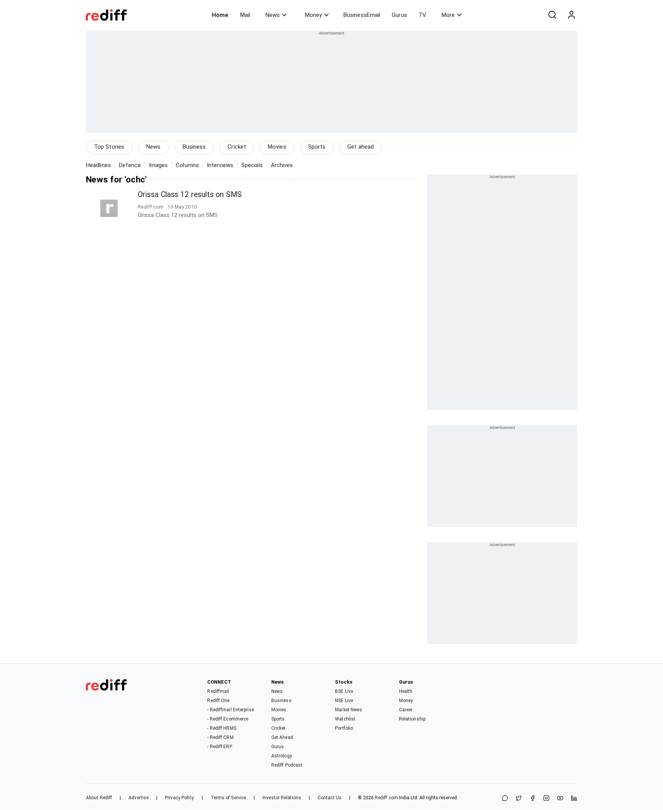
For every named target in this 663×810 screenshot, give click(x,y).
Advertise (138, 797)
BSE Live (344, 691)
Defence (130, 165)
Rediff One (218, 700)
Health (406, 691)
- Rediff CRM (220, 737)
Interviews (220, 165)
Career (406, 709)
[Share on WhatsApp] (505, 798)
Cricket (237, 146)
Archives (282, 165)
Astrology (281, 756)
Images (158, 165)
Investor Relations (281, 797)
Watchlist (345, 719)
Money (313, 15)
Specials (252, 165)
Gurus (399, 15)
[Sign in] (571, 15)
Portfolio (344, 728)
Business (194, 146)
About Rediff (99, 797)
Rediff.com (386, 797)
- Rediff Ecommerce (227, 719)
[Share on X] (519, 798)
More (448, 15)
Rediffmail (218, 691)
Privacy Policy (179, 797)
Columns (187, 165)
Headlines (98, 165)
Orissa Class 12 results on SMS (190, 194)
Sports (317, 146)
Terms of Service (228, 797)
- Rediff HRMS (221, 728)
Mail (245, 15)
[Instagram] (546, 798)
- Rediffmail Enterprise (230, 709)
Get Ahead (282, 737)
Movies (277, 146)
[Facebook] (532, 798)
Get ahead (360, 146)
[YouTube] (560, 798)
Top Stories (109, 146)
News (273, 15)
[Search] (552, 15)
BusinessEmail (361, 15)
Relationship (412, 719)
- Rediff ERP (219, 746)
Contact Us (329, 797)
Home (220, 15)
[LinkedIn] (574, 798)
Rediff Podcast (286, 765)
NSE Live (344, 700)
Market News (348, 709)
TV (422, 15)
